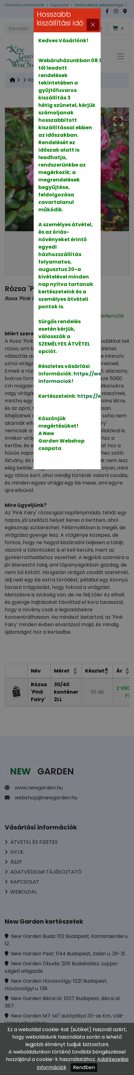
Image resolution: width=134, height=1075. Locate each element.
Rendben (84, 1067)
